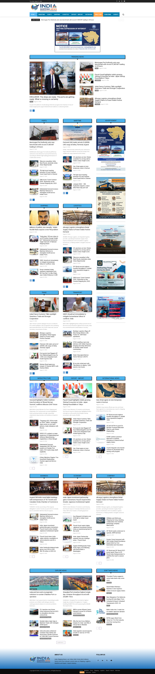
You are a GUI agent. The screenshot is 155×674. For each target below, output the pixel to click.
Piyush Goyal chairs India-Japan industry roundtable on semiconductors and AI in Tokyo (49, 539)
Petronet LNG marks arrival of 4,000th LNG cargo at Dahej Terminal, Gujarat (49, 345)
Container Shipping (44, 627)
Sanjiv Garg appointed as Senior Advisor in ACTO (81, 356)
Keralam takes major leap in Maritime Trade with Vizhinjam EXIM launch (49, 623)
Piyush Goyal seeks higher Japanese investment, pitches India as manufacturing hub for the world (82, 528)
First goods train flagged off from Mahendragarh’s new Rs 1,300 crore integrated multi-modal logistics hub (49, 356)
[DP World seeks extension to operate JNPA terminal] (100, 533)
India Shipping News (45, 670)
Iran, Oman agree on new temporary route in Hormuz (81, 167)
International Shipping (45, 617)
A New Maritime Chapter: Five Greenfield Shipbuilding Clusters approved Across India (49, 460)
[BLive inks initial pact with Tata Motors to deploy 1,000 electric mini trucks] (67, 366)
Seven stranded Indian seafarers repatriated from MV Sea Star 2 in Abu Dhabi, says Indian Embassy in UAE (48, 272)
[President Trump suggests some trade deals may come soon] (100, 578)
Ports (31, 101)
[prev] (120, 20)
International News (110, 378)
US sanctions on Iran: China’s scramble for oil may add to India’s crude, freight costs (82, 159)
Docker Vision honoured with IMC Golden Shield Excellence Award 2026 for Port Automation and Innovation (115, 542)
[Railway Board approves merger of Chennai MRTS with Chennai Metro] (34, 367)
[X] (122, 1)
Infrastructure (44, 378)
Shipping (44, 206)
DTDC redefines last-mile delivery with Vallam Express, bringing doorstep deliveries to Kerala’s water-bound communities (82, 345)
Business (44, 476)
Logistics (77, 206)
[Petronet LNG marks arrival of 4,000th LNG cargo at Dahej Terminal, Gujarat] (77, 133)
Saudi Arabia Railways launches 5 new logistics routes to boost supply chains (115, 589)
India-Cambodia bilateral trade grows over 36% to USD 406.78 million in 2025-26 (49, 549)
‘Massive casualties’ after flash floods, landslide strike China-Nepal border (48, 163)
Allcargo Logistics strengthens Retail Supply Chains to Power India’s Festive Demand (108, 100)
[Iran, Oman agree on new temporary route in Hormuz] (67, 168)
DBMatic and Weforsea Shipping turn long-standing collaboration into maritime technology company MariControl (115, 521)
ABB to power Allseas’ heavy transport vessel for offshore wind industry (82, 611)
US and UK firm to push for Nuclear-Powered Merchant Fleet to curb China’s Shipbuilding (115, 428)
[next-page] (33, 110)
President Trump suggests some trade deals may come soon (115, 578)
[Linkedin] (119, 1)
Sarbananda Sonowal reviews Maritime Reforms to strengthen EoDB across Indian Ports (49, 191)
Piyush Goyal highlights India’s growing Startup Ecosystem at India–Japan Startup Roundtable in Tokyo (71, 20)
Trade (96, 90)
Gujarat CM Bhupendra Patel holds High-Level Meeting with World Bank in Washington (82, 548)
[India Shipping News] (44, 7)
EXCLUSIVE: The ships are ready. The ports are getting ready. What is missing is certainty (52, 98)
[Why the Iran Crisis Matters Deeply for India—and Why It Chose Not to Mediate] (67, 623)
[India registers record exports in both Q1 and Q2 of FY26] (67, 633)
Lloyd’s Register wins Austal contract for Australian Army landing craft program (115, 449)
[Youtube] (124, 1)
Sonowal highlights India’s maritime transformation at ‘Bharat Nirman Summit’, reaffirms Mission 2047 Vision (43, 402)
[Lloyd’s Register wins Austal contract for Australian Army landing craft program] (100, 450)
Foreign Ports (33, 589)
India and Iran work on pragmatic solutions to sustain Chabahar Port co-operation (43, 594)
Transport (77, 292)
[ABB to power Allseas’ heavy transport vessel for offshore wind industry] (67, 612)
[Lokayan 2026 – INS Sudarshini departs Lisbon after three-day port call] (67, 186)
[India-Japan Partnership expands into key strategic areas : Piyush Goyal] (67, 539)
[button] (123, 14)
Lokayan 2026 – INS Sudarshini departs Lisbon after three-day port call (81, 185)
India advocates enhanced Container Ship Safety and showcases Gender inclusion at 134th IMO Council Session (49, 633)
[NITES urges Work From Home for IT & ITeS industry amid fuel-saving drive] (100, 620)
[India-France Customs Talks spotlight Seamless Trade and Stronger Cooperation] (86, 90)
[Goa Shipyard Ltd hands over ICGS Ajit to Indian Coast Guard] (67, 518)
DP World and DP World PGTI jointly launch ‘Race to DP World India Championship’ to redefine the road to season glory (115, 554)
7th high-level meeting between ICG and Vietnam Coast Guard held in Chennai (48, 172)
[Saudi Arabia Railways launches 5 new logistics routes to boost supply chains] (100, 589)
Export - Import (77, 378)
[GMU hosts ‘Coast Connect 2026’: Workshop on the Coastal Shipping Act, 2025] (34, 182)
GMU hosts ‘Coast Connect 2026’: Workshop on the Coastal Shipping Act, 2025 (48, 181)
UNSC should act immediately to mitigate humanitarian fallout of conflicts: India (49, 262)
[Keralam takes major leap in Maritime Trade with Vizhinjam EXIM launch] (34, 623)
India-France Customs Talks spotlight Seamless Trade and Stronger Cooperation (110, 87)
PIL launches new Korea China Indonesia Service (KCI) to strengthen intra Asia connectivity (49, 612)
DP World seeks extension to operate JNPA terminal (115, 532)
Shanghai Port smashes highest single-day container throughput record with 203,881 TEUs (77, 594)
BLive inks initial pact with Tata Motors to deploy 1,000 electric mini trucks (82, 365)
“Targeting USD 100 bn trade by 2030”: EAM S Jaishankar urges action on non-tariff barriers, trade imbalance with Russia (49, 424)
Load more (60, 642)
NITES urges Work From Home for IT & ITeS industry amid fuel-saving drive (115, 620)
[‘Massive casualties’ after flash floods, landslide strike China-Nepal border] (34, 163)
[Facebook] (117, 1)
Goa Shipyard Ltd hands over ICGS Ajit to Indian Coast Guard (82, 518)
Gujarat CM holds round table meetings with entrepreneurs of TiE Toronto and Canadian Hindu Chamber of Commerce (44, 499)
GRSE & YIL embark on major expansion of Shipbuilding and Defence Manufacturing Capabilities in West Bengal (49, 436)
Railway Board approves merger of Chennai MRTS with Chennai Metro (49, 366)
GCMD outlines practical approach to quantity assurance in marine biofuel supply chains (115, 439)
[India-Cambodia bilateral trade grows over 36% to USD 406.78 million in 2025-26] (34, 550)
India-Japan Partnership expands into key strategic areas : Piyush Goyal (81, 538)
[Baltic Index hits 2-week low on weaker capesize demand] (100, 612)
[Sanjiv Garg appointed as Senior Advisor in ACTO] (67, 357)
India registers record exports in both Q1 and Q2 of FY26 (82, 632)
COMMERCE (97, 80)
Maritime (77, 121)
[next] (123, 20)
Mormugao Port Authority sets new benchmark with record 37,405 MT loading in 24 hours (110, 64)
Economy (77, 476)
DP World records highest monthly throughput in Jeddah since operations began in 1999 (82, 269)
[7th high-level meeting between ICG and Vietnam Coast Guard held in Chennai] (34, 173)
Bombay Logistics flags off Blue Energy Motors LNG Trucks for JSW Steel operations (81, 333)
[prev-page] (31, 110)
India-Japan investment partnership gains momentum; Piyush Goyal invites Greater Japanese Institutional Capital (49, 528)
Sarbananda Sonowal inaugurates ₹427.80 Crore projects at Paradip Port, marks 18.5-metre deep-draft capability (49, 448)
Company (97, 104)
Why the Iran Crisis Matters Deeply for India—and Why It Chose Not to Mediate (82, 623)
